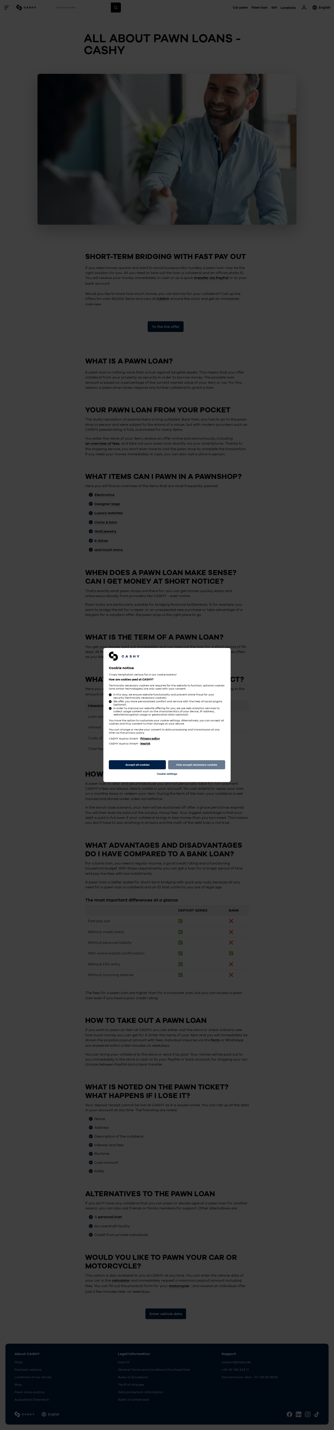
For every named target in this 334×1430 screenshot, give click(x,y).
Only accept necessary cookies (196, 764)
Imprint (145, 743)
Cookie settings (167, 773)
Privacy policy (150, 738)
